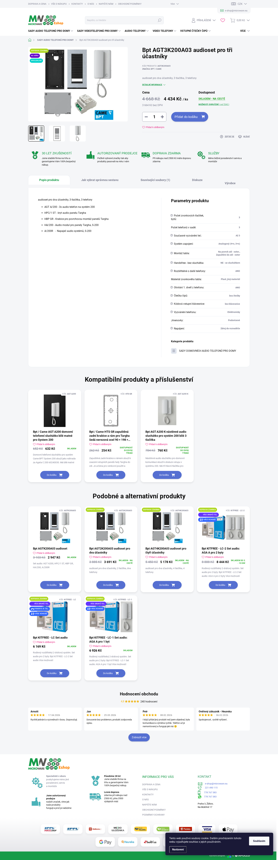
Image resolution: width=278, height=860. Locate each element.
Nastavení (178, 849)
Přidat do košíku (186, 117)
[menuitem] (51, 31)
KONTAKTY (77, 4)
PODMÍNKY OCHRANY (153, 814)
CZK (240, 3)
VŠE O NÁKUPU (59, 4)
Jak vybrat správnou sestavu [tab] (99, 180)
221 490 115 (210, 787)
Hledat (159, 20)
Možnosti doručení (214, 104)
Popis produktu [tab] (49, 180)
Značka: (152, 69)
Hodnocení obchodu (139, 694)
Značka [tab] (232, 181)
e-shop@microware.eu (215, 783)
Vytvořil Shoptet (217, 855)
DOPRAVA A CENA (37, 4)
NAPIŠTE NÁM (106, 4)
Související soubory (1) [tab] (155, 180)
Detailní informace (152, 85)
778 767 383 (209, 792)
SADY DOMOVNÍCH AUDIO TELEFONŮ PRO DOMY (207, 350)
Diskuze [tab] (197, 180)
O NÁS (91, 4)
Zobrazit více (139, 737)
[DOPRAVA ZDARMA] (111, 527)
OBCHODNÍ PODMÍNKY (129, 4)
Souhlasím (259, 841)
